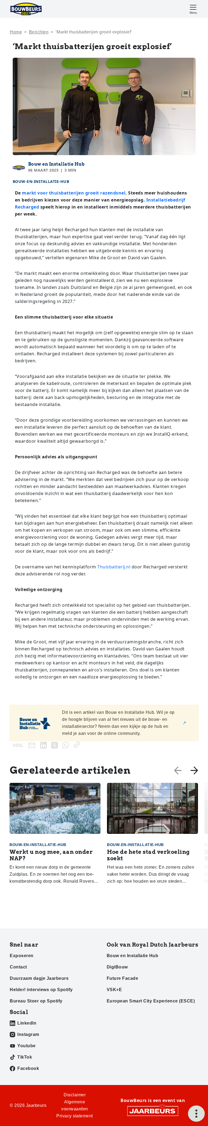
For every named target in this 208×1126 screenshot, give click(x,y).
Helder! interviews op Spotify (41, 989)
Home (16, 32)
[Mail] (33, 745)
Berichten (39, 32)
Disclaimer (75, 1095)
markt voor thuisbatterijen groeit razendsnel (73, 193)
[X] (55, 744)
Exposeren (22, 955)
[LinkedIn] (44, 744)
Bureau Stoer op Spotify (36, 1001)
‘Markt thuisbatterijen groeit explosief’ (94, 32)
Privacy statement (74, 1116)
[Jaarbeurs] (152, 1111)
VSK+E (114, 989)
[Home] (26, 9)
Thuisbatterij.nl (113, 567)
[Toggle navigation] (193, 8)
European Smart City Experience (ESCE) (151, 1001)
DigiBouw (117, 967)
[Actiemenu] (196, 1113)
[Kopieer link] (77, 744)
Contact (18, 967)
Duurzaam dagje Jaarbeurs (39, 978)
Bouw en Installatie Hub (56, 164)
